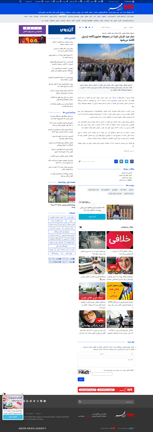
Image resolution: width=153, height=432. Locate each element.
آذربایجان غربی (111, 16)
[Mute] (112, 217)
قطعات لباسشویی (69, 239)
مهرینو (51, 250)
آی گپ (85, 2)
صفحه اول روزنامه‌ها (66, 182)
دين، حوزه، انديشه (114, 12)
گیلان (73, 21)
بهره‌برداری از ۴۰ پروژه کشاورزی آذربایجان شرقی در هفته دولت (60, 78)
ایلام (91, 16)
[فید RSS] (27, 401)
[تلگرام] (44, 401)
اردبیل (99, 16)
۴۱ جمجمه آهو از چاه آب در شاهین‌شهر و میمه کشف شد (61, 56)
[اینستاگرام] (37, 401)
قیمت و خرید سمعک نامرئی (65, 250)
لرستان (68, 21)
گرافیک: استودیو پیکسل (107, 428)
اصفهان (104, 16)
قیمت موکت (70, 224)
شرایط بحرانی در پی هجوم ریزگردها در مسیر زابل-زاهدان (61, 105)
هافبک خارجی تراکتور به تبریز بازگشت (62, 156)
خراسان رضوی (53, 16)
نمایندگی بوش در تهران (56, 242)
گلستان (78, 21)
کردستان (106, 21)
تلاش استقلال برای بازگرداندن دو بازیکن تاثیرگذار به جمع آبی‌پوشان (61, 144)
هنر (121, 12)
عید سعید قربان (93, 190)
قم (111, 21)
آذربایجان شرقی (121, 16)
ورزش (78, 12)
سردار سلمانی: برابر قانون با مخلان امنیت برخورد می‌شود (62, 43)
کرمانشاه (96, 21)
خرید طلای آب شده (57, 221)
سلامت (95, 12)
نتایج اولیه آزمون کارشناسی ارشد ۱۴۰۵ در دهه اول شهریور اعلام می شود (61, 124)
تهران (81, 16)
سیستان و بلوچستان (128, 21)
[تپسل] (80, 202)
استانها (131, 27)
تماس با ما (29, 413)
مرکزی (57, 21)
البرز (94, 16)
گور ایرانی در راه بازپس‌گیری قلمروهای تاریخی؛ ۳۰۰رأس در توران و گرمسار (61, 63)
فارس (119, 21)
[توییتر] (34, 401)
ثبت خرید (92, 216)
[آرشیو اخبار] (23, 401)
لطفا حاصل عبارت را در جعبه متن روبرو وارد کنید (119, 370)
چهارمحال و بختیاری (73, 16)
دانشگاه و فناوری (103, 12)
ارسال (81, 379)
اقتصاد (86, 12)
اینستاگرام (72, 2)
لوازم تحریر (70, 217)
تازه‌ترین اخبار (69, 38)
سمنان (26, 16)
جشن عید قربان (127, 178)
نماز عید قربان (128, 193)
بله (79, 2)
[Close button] (22, 394)
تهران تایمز (69, 253)
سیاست (74, 12)
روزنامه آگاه (55, 253)
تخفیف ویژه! (13, 417)
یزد (42, 21)
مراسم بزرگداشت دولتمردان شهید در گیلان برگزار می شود (61, 175)
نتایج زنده (47, 1)
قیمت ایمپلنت (53, 235)
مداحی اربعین (69, 228)
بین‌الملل (68, 12)
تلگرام (99, 2)
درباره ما (38, 413)
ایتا (52, 2)
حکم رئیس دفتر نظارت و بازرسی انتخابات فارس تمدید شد (63, 49)
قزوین (115, 21)
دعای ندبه (123, 190)
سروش (92, 2)
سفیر (70, 221)
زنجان (30, 16)
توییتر (64, 2)
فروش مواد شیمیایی (67, 235)
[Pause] (108, 217)
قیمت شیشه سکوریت (56, 217)
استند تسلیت (53, 224)
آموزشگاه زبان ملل (61, 246)
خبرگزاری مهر (105, 190)
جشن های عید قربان (125, 175)
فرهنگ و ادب (126, 12)
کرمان (101, 21)
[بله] (41, 401)
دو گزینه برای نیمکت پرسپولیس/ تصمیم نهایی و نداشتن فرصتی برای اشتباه (60, 130)
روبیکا (57, 2)
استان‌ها (62, 12)
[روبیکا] (30, 401)
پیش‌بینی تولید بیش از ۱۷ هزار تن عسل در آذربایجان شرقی (61, 168)
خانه (132, 12)
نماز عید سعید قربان (115, 193)
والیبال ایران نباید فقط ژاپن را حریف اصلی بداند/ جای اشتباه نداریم (62, 150)
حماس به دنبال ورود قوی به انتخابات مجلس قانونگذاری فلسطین (62, 98)
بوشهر (86, 16)
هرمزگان (52, 21)
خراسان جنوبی (63, 16)
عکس (57, 12)
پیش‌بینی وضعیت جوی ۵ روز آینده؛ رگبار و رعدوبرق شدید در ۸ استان (60, 161)
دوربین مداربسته (55, 228)
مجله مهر (49, 12)
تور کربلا (62, 224)
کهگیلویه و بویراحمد (87, 21)
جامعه (91, 12)
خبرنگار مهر (113, 98)
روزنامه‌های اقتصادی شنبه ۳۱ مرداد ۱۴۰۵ (62, 206)
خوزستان (36, 16)
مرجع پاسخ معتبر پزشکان (61, 232)
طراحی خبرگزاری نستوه (124, 428)
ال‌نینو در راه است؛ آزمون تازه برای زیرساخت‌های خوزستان (62, 137)
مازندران (63, 21)
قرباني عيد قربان (127, 173)
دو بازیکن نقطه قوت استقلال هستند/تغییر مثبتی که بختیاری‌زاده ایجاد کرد (61, 117)
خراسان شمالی (44, 16)
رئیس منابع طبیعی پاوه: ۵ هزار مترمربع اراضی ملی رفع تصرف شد (61, 85)
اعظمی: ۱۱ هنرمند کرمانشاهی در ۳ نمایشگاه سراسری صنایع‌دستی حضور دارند (62, 70)
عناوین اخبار (130, 16)
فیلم (53, 12)
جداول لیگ (38, 2)
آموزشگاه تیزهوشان (55, 239)
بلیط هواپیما (70, 242)
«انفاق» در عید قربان (125, 180)
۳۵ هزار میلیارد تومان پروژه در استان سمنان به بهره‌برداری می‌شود (61, 91)
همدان (47, 21)
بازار (82, 12)
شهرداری (114, 190)
